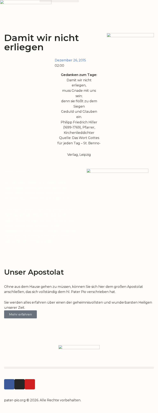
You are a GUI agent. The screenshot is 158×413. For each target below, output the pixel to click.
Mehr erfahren (20, 314)
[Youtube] (30, 384)
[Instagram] (19, 384)
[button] (59, 1)
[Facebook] (9, 384)
